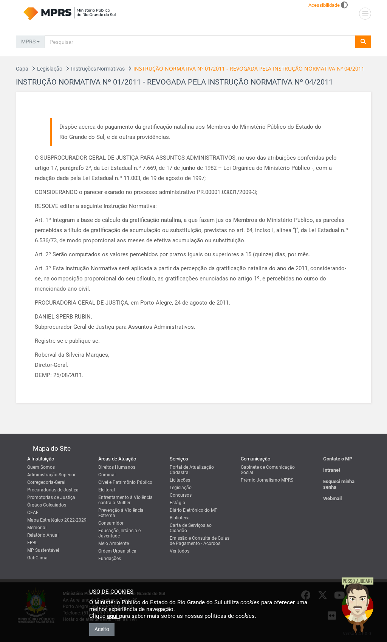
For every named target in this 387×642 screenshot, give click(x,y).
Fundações (109, 558)
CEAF (33, 512)
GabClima (37, 557)
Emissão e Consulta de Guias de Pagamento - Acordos (199, 541)
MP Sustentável (43, 550)
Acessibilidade (324, 5)
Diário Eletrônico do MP (194, 510)
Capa (22, 69)
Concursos (181, 495)
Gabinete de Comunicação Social (268, 470)
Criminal (107, 474)
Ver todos (179, 551)
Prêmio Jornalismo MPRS (267, 480)
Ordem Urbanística (117, 551)
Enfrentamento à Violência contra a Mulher (125, 500)
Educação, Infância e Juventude (119, 533)
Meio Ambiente (113, 543)
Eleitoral (106, 490)
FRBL (32, 542)
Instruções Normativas (98, 69)
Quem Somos (41, 467)
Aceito (101, 629)
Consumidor (111, 523)
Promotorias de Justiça (51, 497)
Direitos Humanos (116, 467)
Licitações (180, 480)
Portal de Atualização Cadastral (192, 470)
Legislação (49, 69)
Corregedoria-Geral (46, 482)
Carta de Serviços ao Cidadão (191, 528)
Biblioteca (180, 517)
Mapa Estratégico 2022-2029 (57, 520)
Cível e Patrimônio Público (125, 482)
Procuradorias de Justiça (53, 490)
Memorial (36, 527)
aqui (113, 616)
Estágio (177, 502)
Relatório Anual (43, 535)
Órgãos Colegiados (46, 505)
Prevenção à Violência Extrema (121, 513)
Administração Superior (51, 474)
